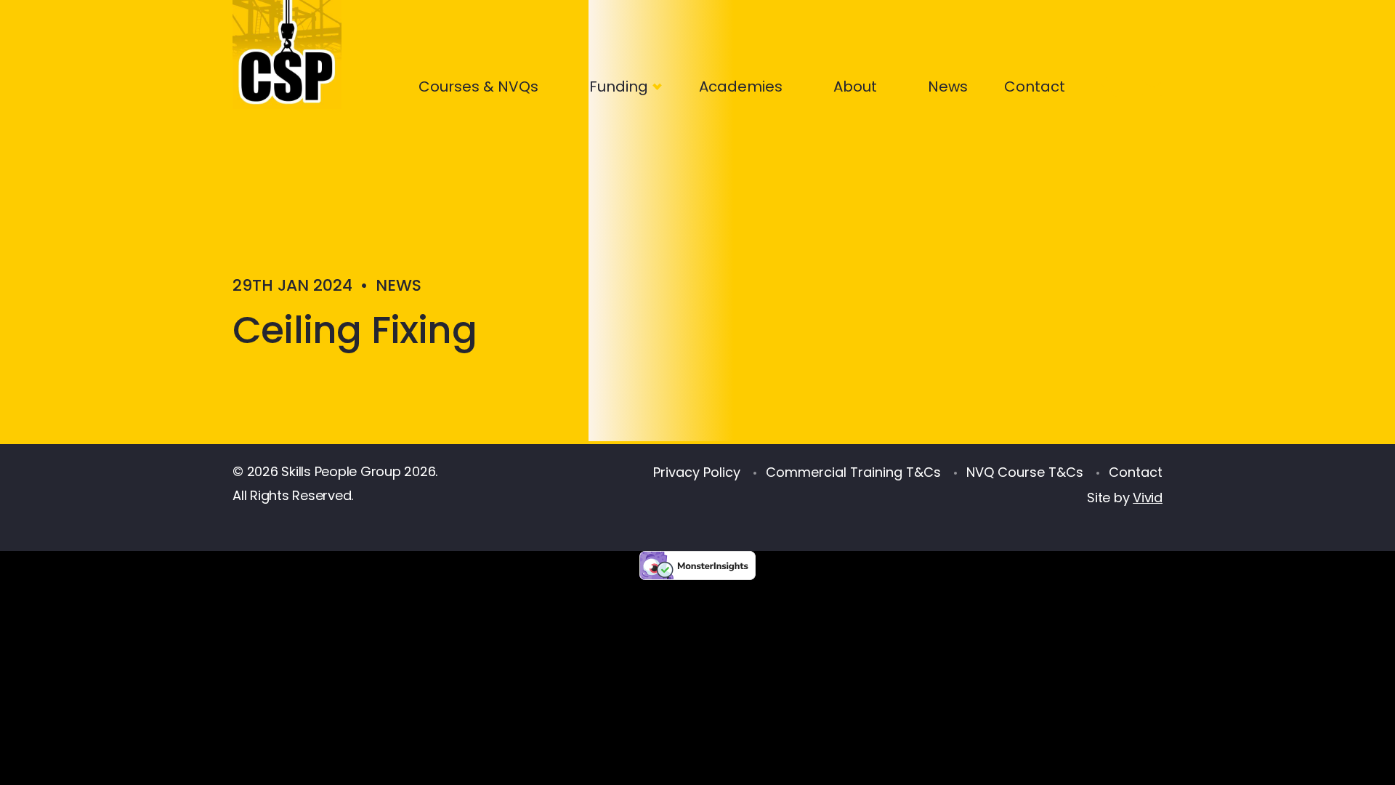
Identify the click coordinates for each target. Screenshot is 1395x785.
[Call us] (1107, 83)
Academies (741, 86)
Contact (1034, 86)
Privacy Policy (696, 472)
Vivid (1147, 497)
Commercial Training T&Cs (853, 472)
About (855, 86)
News (948, 86)
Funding (618, 86)
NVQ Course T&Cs (1024, 472)
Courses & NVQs (478, 86)
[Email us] (1155, 83)
